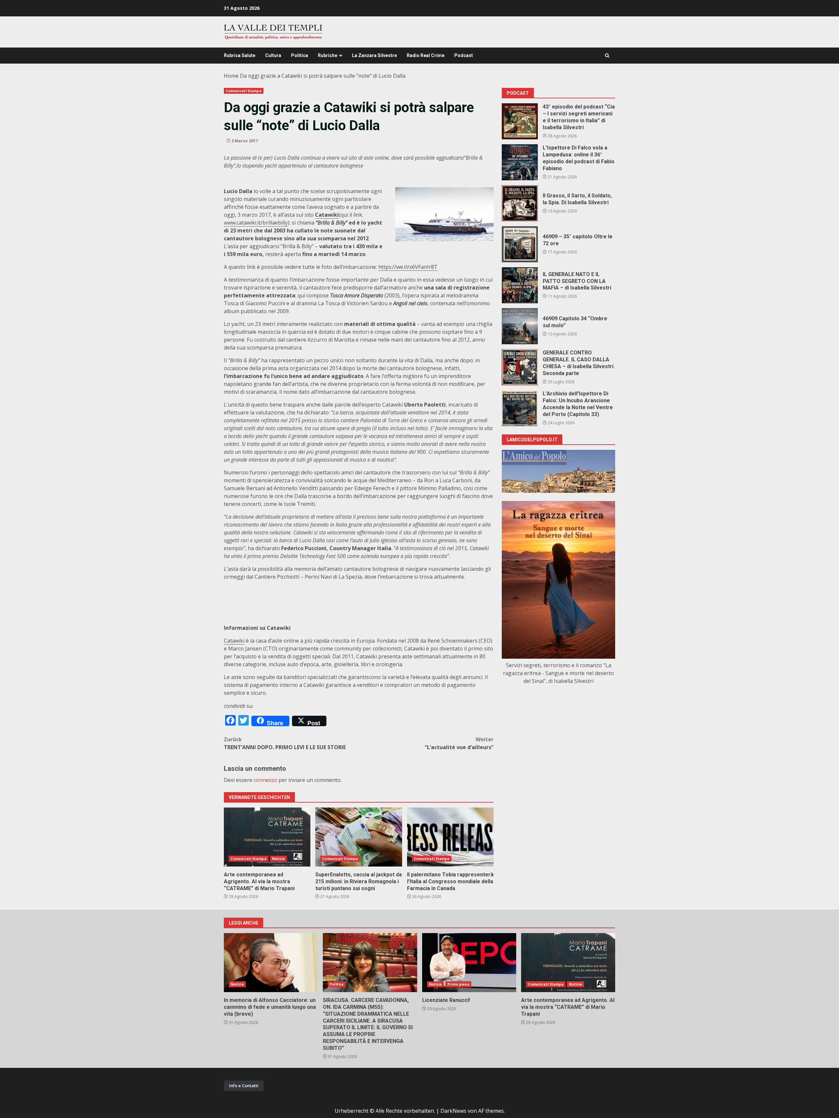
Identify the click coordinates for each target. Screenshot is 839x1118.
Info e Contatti (244, 1085)
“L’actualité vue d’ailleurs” (459, 743)
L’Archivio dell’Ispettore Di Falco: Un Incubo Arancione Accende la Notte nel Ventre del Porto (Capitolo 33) (520, 408)
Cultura (273, 55)
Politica (299, 55)
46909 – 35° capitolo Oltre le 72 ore (520, 244)
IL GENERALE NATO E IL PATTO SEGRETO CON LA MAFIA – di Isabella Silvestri (520, 285)
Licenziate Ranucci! (469, 962)
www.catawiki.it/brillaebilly (256, 222)
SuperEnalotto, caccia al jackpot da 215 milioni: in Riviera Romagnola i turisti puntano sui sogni (358, 837)
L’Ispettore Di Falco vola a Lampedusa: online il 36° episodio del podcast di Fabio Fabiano (520, 162)
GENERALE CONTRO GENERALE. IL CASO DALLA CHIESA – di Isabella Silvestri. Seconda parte (520, 367)
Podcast (463, 55)
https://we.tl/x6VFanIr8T (408, 266)
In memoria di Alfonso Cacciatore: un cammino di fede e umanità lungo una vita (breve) (271, 962)
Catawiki (234, 640)
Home (231, 75)
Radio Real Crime (425, 55)
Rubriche (327, 55)
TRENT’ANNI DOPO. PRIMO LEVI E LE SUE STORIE (285, 743)
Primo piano (458, 984)
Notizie (278, 858)
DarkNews (453, 1110)
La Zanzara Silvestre (374, 55)
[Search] (607, 55)
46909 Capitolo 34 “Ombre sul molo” (520, 326)
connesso (265, 780)
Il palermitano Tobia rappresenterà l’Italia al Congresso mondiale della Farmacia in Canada (450, 837)
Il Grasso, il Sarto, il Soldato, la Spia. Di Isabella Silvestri (520, 203)
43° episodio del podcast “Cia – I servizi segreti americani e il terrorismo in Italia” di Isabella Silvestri (520, 121)
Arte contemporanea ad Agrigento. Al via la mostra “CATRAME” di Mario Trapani (267, 837)
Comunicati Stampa (244, 91)
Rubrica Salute (239, 55)
